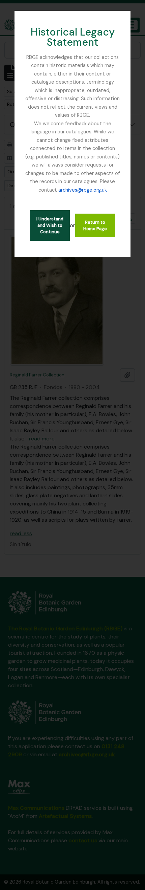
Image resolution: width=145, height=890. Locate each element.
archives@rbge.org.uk (82, 190)
